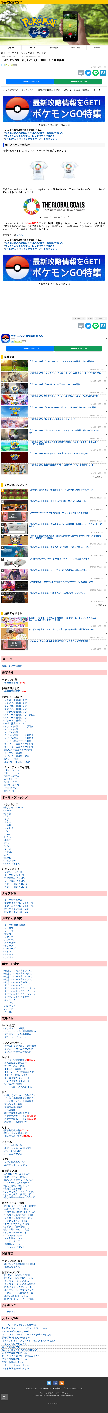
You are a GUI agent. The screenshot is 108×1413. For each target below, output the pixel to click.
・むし (5, 843)
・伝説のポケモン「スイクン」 (18, 979)
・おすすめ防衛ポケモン (14, 1119)
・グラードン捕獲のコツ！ (15, 720)
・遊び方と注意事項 (12, 1084)
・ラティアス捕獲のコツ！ (15, 709)
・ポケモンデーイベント (14, 1232)
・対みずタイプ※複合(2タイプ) (18, 909)
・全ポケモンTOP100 (13, 807)
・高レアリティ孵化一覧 (14, 1133)
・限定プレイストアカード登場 (18, 1299)
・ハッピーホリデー (12, 1241)
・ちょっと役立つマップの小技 (18, 1191)
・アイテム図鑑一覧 (12, 1145)
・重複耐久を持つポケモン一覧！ (19, 903)
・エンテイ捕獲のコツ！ (14, 732)
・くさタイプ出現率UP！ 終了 (17, 1218)
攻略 (91, 318)
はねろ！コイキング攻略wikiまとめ (20, 1350)
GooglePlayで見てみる (79, 82)
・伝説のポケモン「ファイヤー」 (19, 991)
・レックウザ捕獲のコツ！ (15, 711)
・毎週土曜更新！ (11, 683)
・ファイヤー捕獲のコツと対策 (18, 744)
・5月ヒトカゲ (9, 782)
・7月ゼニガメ (9, 788)
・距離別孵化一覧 (11, 1130)
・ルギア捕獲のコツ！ (13, 723)
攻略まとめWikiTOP (12, 666)
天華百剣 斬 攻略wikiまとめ (16, 1337)
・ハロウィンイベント (13, 1247)
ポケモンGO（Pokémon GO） (29, 57)
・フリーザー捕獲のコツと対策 (18, 747)
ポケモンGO (101, 318)
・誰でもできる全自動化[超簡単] (18, 1264)
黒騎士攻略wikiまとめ (13, 1362)
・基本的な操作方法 (12, 1107)
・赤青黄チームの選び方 (14, 1122)
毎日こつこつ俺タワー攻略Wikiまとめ (21, 1356)
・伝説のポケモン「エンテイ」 (18, 973)
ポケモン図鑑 (54, 48)
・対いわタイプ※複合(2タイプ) (18, 912)
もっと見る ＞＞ (99, 477)
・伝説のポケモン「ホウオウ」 (18, 970)
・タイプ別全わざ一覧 (13, 875)
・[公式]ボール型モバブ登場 (16, 1275)
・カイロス (7, 954)
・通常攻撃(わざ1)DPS (13, 878)
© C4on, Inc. (54, 1403)
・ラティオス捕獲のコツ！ (15, 706)
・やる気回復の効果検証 (14, 1063)
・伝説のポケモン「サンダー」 (18, 985)
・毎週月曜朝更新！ (12, 691)
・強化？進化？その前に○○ (16, 1185)
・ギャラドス (9, 1000)
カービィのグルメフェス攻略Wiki (19, 1325)
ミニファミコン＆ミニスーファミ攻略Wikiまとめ (26, 1334)
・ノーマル (7, 810)
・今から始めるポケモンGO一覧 (18, 1197)
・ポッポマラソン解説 (13, 1028)
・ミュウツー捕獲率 (12, 753)
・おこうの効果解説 (12, 1151)
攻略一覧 (32, 48)
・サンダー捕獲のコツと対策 (16, 741)
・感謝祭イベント (11, 1244)
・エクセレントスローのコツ (16, 762)
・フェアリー (9, 860)
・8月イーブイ (9, 791)
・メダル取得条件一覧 (13, 1162)
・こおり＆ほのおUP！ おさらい (18, 1212)
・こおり (6, 825)
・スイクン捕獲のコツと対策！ (18, 738)
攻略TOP (11, 48)
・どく (5, 831)
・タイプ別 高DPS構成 (13, 925)
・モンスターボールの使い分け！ (19, 1049)
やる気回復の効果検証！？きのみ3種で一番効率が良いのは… (36, 133)
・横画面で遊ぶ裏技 (12, 1188)
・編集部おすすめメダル (14, 1165)
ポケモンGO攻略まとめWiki (16, 1331)
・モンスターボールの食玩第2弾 (18, 1284)
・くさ (5, 816)
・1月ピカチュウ (10, 770)
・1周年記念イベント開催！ (16, 1209)
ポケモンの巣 (75, 48)
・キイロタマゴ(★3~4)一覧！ (17, 1078)
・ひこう (6, 837)
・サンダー (7, 934)
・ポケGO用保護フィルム (15, 1296)
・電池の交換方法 (11, 1267)
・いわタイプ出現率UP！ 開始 (17, 1215)
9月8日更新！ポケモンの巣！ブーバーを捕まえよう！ (32, 139)
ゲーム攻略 (11, 57)
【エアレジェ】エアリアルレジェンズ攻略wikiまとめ (29, 1340)
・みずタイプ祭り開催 (13, 1226)
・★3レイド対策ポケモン (15, 1075)
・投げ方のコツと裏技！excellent (19, 1046)
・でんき (6, 822)
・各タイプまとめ (11, 863)
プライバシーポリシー (73, 1388)
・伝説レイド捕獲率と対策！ (16, 756)
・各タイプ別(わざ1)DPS (15, 884)
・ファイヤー (9, 937)
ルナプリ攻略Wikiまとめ (14, 1353)
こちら (19, 235)
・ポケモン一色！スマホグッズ (18, 1290)
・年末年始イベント (12, 1238)
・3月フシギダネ (10, 776)
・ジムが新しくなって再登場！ (18, 1101)
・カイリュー (9, 942)
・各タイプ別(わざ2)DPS (15, 887)
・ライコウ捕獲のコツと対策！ (18, 735)
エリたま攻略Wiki (11, 1347)
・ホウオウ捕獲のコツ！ (14, 729)
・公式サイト (9, 1312)
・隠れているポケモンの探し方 (18, 1180)
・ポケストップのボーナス (15, 1037)
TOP (3, 57)
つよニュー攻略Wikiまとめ (15, 1365)
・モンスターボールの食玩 (15, 1281)
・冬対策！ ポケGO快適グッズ (17, 1293)
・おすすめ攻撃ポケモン (14, 1116)
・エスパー (7, 840)
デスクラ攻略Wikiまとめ (14, 1359)
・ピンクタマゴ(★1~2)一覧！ (17, 1081)
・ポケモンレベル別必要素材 (16, 1034)
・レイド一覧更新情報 (13, 1060)
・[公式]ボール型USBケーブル (17, 1278)
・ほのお (6, 813)
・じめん (6, 834)
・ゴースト (7, 849)
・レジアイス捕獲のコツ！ (15, 703)
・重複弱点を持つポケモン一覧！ (19, 906)
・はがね (6, 857)
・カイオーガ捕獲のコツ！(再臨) (18, 714)
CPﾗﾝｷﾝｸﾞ (97, 48)
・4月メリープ (9, 779)
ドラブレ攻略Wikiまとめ (14, 1344)
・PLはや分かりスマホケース (17, 1287)
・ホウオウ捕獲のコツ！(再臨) (17, 726)
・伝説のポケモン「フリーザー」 (19, 988)
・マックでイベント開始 (14, 1220)
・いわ (5, 846)
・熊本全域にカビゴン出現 (15, 1229)
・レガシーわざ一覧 (12, 872)
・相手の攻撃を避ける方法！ (16, 1113)
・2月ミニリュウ (10, 773)
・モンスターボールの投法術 (16, 1052)
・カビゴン (7, 951)
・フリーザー (9, 931)
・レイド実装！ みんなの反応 (17, 1087)
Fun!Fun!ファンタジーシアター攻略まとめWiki (25, 1328)
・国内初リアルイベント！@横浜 (19, 1206)
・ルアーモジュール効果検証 (16, 1148)
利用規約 (57, 1388)
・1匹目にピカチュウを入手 (16, 1174)
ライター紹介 (45, 1388)
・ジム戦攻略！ (10, 1110)
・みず (5, 819)
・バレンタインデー (12, 1235)
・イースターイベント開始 (15, 1223)
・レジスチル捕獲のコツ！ (15, 700)
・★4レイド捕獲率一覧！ (15, 1069)
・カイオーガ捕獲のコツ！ (15, 717)
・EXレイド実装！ (11, 759)
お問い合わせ (31, 1388)
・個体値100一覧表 (12, 1136)
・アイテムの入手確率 (13, 1066)
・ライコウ (7, 928)
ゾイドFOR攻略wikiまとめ (15, 1368)
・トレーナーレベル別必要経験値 (19, 1031)
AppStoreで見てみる (30, 82)
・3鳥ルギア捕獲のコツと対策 (17, 750)
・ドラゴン (7, 852)
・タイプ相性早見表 (12, 900)
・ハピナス (7, 1009)
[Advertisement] (54, 301)
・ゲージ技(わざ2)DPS (13, 881)
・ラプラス (7, 945)
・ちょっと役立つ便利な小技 (16, 1194)
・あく (5, 854)
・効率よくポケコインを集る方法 (19, 1095)
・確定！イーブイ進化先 (14, 1177)
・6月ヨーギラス (10, 785)
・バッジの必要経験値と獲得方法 (19, 1098)
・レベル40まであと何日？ (15, 1182)
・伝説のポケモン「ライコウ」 (18, 976)
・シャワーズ (9, 948)
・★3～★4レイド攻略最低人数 (18, 1072)
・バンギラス (9, 940)
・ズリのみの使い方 (12, 1154)
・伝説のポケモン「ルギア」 (16, 982)
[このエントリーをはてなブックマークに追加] (103, 75)
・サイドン (7, 957)
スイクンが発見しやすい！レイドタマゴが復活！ (30, 136)
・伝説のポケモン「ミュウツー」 (19, 994)
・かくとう (7, 828)
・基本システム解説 (12, 1104)
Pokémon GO (79, 318)
